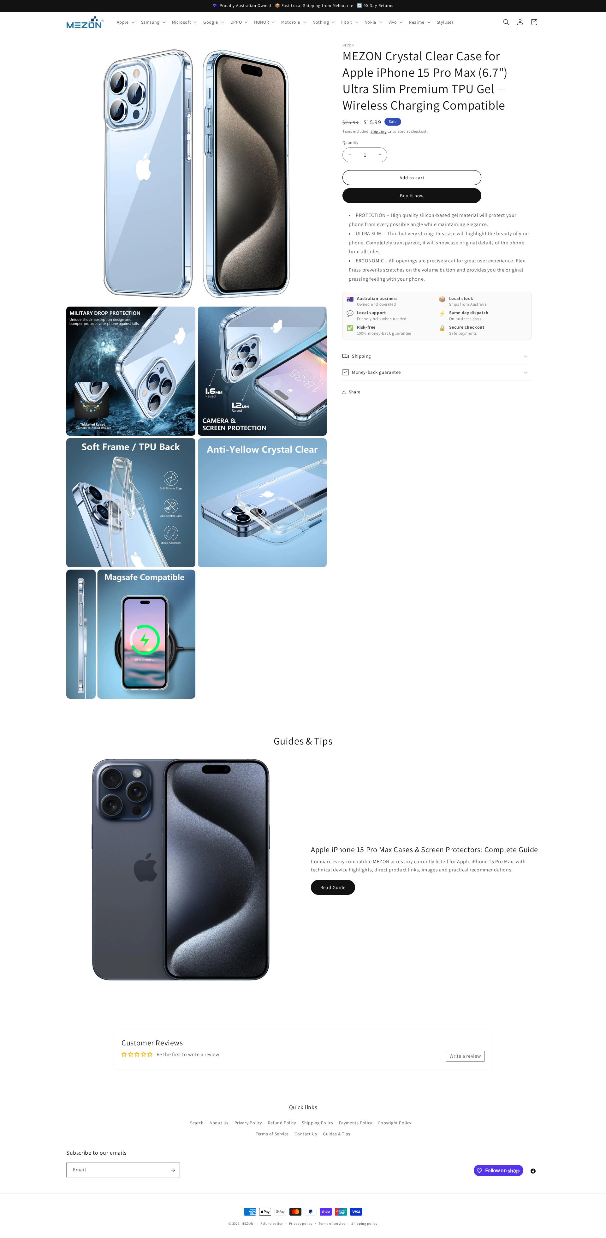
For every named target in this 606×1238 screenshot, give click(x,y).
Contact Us (305, 1134)
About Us (219, 1123)
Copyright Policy (394, 1123)
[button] (125, 22)
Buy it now (412, 196)
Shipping (379, 131)
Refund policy (271, 1223)
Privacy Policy (248, 1123)
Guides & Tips (336, 1134)
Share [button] (354, 392)
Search (197, 1123)
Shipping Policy (317, 1123)
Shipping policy (364, 1223)
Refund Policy (282, 1123)
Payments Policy (355, 1123)
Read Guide (333, 887)
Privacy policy (300, 1223)
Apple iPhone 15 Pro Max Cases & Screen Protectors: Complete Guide (424, 849)
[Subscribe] (173, 1170)
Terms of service (331, 1223)
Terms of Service (272, 1134)
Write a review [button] (465, 1056)
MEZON (247, 1223)
